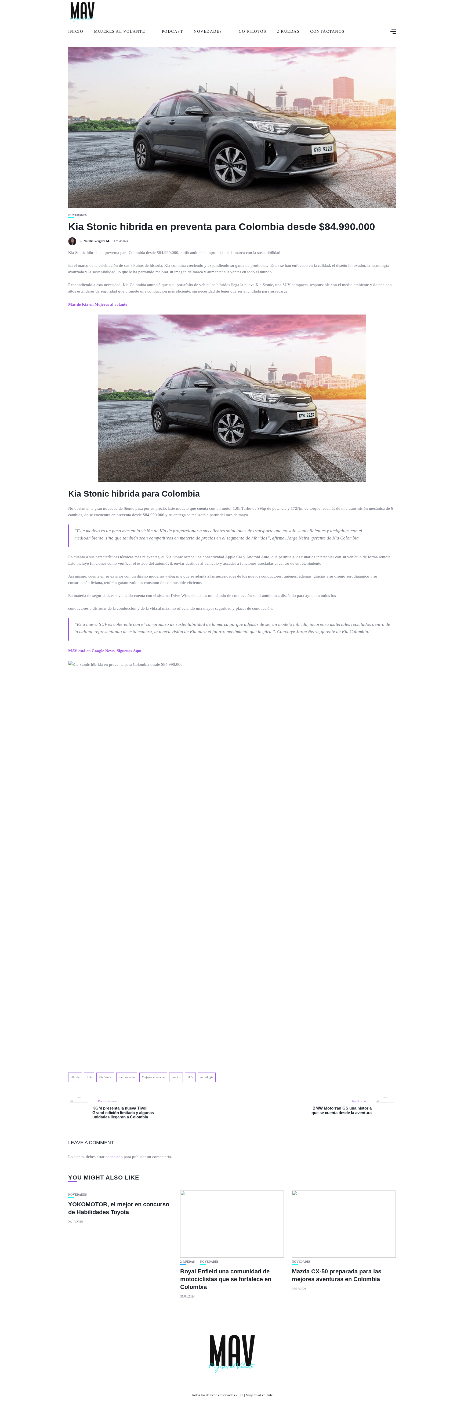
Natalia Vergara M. (97, 241)
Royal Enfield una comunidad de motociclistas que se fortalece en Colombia (225, 1279)
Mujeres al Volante (119, 31)
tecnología (206, 1077)
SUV (190, 1077)
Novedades (208, 31)
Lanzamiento (127, 1077)
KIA (89, 1077)
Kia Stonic (105, 1077)
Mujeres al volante (153, 1077)
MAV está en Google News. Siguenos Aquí (104, 651)
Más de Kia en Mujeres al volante (97, 304)
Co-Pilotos (252, 31)
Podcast (172, 31)
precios (176, 1077)
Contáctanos (327, 31)
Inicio (75, 31)
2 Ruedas (288, 31)
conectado (114, 1157)
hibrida (75, 1077)
